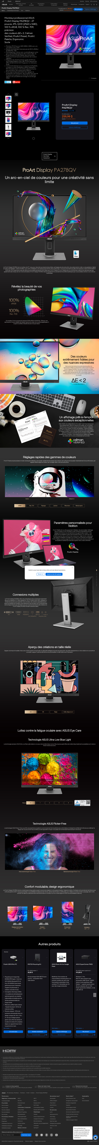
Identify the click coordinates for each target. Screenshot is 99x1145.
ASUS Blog (52, 1116)
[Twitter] (51, 1135)
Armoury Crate (53, 1125)
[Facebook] (46, 1135)
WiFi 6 (35, 1100)
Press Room (52, 1103)
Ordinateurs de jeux (6, 1128)
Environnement (85, 1100)
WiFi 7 (35, 1098)
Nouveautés (52, 1098)
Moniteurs (4, 1119)
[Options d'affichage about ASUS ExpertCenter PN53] (94, 1035)
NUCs (19, 1098)
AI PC (51, 1112)
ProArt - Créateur (30, 1092)
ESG (83, 1098)
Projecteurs (4, 1121)
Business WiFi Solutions (39, 1109)
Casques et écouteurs (39, 1118)
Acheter (11, 4)
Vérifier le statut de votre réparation (71, 1117)
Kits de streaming (38, 1121)
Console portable (6, 1100)
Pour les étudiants (6, 1112)
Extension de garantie (71, 1103)
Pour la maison (5, 1105)
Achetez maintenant (37, 1031)
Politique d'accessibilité (55, 1123)
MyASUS (68, 1105)
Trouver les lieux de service (72, 1114)
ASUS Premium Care (70, 1098)
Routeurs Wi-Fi (37, 1103)
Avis (22, 10)
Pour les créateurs (6, 1110)
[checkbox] (92, 78)
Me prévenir (78, 9)
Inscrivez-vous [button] (26, 1135)
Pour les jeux (4, 1114)
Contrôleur (36, 1125)
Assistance (27, 10)
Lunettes (20, 1105)
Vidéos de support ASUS (71, 1120)
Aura (51, 1128)
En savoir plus (13, 1031)
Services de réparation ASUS (72, 1112)
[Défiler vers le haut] (95, 1141)
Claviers (35, 1114)
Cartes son (20, 1121)
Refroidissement (21, 1114)
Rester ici (40, 574)
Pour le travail (5, 1107)
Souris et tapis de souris (39, 1116)
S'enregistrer (81, 4)
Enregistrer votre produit (71, 1100)
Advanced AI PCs (54, 1114)
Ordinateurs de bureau (7, 1125)
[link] (4, 4)
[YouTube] (41, 1135)
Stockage (20, 1125)
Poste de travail (21, 1103)
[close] (72, 567)
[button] (82, 1)
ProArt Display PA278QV (10, 8)
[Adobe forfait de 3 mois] (16, 83)
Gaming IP (36, 1127)
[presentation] (46, 1035)
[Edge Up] (56, 1135)
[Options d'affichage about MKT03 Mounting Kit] (46, 1035)
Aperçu (3, 10)
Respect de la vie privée (40, 1141)
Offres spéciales (93, 1)
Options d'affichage (90, 9)
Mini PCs (20, 1100)
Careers (52, 1107)
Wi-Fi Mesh (36, 1105)
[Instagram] (36, 1135)
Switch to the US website (54, 574)
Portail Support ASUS (71, 1107)
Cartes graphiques (22, 1116)
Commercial (53, 1119)
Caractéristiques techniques (13, 10)
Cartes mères (21, 1109)
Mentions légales (29, 1141)
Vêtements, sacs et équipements (41, 1123)
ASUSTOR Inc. (53, 1105)
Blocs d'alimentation (22, 1118)
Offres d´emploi (53, 1100)
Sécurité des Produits (71, 1109)
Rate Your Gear (53, 1121)
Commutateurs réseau (39, 1107)
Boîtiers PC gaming (22, 1112)
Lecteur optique (21, 1123)
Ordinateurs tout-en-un (7, 1123)
